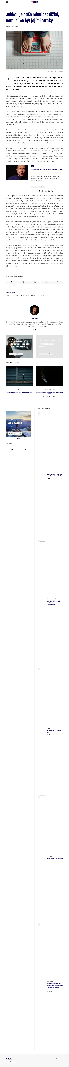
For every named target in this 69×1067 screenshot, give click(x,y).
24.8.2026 (25, 395)
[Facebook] (12, 449)
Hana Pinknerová (16, 395)
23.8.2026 (54, 397)
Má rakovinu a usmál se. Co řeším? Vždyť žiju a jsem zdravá (19, 392)
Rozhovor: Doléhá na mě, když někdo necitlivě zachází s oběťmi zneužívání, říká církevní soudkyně (55, 986)
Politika (47, 342)
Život (12, 419)
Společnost (17, 339)
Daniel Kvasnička (19, 350)
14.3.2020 (49, 861)
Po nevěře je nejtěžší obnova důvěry (54, 731)
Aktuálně (11, 338)
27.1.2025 (49, 607)
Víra (11, 9)
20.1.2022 (8, 26)
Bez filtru (49, 472)
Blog (7, 9)
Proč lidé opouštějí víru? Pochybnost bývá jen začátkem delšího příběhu (49, 393)
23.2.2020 (10, 428)
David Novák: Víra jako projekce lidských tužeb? (46, 169)
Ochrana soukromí (43, 1059)
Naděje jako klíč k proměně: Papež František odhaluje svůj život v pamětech (54, 603)
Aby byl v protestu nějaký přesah (55, 858)
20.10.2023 (49, 991)
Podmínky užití (29, 1059)
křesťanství (25, 295)
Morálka (49, 727)
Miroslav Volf (35, 295)
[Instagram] (25, 449)
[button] (32, 399)
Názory (11, 339)
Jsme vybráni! (15, 423)
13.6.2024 (49, 735)
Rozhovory (50, 856)
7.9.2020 (41, 173)
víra (43, 295)
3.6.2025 (48, 478)
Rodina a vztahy (56, 727)
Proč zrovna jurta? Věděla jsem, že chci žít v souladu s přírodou (54, 475)
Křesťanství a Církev (24, 338)
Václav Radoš (46, 397)
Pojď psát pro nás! (57, 1059)
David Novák (15, 26)
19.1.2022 (11, 350)
